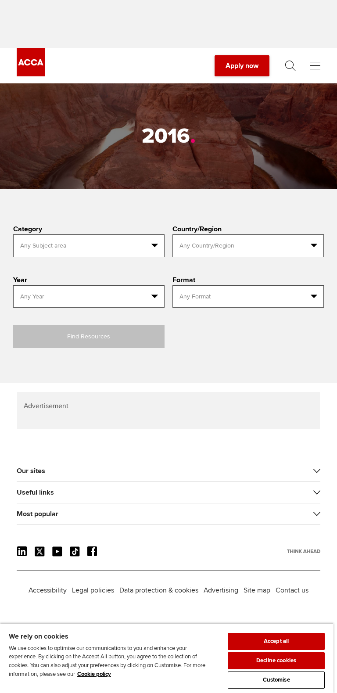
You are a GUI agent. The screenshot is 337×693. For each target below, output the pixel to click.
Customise (276, 679)
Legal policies (93, 590)
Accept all (276, 641)
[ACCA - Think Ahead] (31, 74)
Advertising (221, 590)
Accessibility (48, 590)
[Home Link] (303, 551)
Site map (257, 590)
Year (20, 280)
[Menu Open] (315, 65)
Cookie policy (94, 674)
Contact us (292, 590)
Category (27, 229)
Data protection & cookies (158, 590)
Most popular (37, 514)
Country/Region (197, 229)
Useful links (35, 492)
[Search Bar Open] (290, 65)
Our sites (31, 471)
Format (183, 280)
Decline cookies (276, 660)
